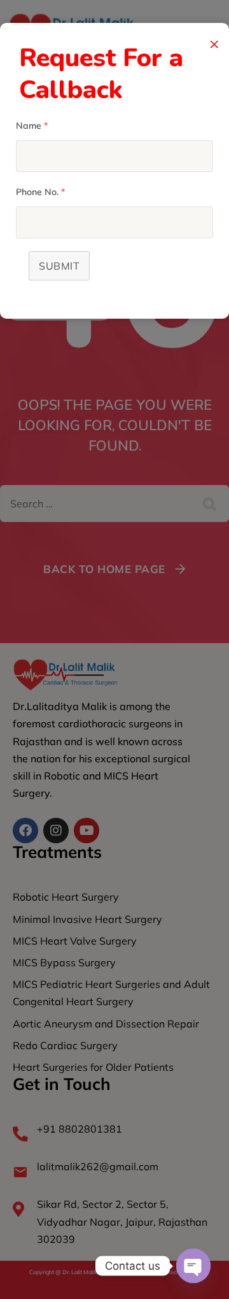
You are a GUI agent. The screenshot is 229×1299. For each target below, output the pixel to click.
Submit (59, 265)
